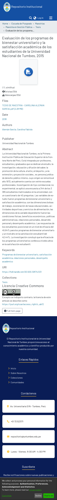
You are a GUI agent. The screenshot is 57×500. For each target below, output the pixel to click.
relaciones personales (24, 258)
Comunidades (17, 382)
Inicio (13, 368)
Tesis (38, 27)
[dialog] (28, 489)
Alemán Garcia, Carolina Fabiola (17, 129)
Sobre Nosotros (18, 373)
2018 (4, 119)
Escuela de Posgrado (21, 23)
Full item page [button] (13, 310)
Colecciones (17, 377)
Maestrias (40, 23)
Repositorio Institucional (26, 6)
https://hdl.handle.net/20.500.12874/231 (22, 271)
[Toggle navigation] (51, 18)
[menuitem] (35, 18)
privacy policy (35, 490)
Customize (6, 495)
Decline (38, 495)
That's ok (48, 495)
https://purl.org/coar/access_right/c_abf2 (23, 304)
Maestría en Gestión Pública (19, 27)
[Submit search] (30, 18)
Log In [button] (40, 17)
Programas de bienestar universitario (20, 254)
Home (5, 23)
